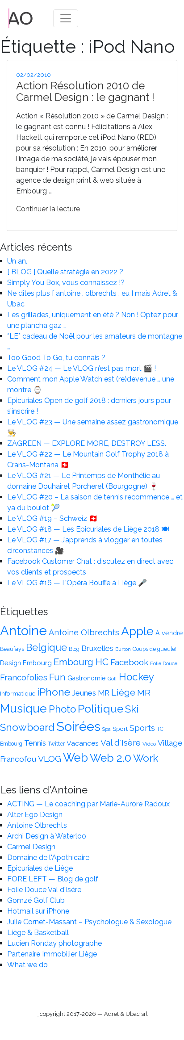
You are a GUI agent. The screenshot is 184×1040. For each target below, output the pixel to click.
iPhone (53, 692)
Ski (131, 709)
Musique (23, 708)
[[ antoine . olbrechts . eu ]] (20, 17)
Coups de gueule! (154, 649)
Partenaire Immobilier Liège (52, 954)
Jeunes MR (90, 692)
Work (146, 758)
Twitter (56, 744)
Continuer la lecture (48, 209)
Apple (137, 631)
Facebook (129, 662)
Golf (112, 678)
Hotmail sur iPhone (38, 911)
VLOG (49, 759)
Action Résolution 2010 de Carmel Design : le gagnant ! (85, 91)
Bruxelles (97, 648)
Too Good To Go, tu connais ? (56, 357)
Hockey (136, 677)
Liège (123, 692)
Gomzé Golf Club (36, 900)
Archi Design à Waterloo (46, 836)
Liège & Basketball (38, 932)
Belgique (46, 647)
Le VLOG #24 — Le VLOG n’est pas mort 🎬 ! (81, 368)
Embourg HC (81, 662)
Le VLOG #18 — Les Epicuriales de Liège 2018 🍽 (88, 529)
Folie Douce (163, 663)
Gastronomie (86, 678)
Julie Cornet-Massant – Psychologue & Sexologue (89, 922)
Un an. (17, 261)
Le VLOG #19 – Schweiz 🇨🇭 (52, 518)
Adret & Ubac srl (126, 1014)
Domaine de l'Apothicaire (48, 857)
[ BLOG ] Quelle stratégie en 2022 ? (65, 272)
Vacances (83, 743)
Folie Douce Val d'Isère (44, 889)
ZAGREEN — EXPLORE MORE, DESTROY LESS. (86, 443)
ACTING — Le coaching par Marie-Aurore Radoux (88, 804)
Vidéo (149, 744)
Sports (142, 728)
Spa (106, 729)
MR (144, 693)
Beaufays (12, 649)
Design (10, 663)
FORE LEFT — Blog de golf (52, 879)
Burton (123, 649)
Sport (120, 728)
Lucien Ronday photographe (54, 943)
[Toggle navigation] (65, 18)
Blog (74, 649)
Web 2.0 (110, 757)
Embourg (37, 663)
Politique (100, 708)
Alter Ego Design (35, 814)
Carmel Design (31, 847)
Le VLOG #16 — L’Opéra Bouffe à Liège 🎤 (77, 583)
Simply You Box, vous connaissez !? (66, 282)
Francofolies (23, 677)
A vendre (169, 633)
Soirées (78, 726)
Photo (62, 709)
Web (75, 757)
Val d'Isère (120, 742)
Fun (57, 677)
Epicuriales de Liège (40, 868)
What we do (27, 964)
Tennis (35, 742)
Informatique (17, 693)
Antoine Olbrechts (84, 632)
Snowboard (27, 727)
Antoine (23, 630)
